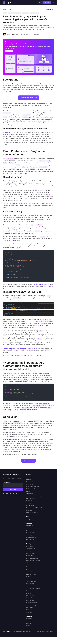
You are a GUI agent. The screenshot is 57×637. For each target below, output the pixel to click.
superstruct (42, 284)
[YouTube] (17, 493)
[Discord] (3, 493)
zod (34, 284)
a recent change (27, 113)
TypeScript (16, 105)
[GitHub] (7, 493)
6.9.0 (46, 163)
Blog (4, 9)
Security (39, 631)
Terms (47, 631)
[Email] (13, 493)
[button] (50, 9)
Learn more (16, 240)
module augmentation (24, 377)
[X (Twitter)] (10, 493)
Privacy (52, 631)
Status (43, 631)
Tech (9, 9)
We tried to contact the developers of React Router (19, 348)
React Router (7, 84)
